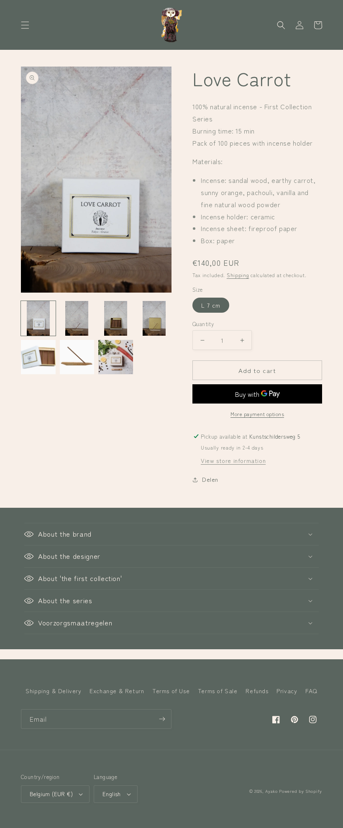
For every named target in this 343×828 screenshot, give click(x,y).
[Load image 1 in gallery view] (38, 318)
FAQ (311, 691)
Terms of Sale (218, 691)
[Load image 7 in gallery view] (115, 357)
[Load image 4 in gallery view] (154, 318)
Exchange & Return (117, 691)
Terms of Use (170, 691)
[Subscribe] (162, 719)
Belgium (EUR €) (51, 794)
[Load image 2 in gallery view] (77, 318)
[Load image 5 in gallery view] (38, 357)
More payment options (257, 413)
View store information (233, 460)
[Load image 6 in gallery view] (77, 357)
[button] (25, 25)
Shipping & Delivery (53, 691)
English (111, 794)
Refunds (257, 691)
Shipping (238, 274)
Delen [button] (210, 479)
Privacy (286, 691)
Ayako (271, 791)
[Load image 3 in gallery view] (115, 318)
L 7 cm (210, 305)
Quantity (203, 324)
